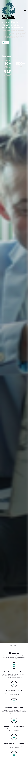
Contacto (5, 42)
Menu (25, 10)
